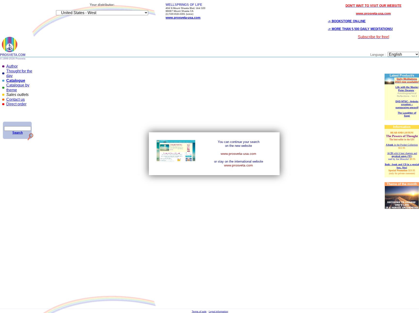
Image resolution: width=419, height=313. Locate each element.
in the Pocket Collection (402, 144)
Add (274, 104)
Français (183, 103)
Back (216, 71)
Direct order (16, 104)
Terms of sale (199, 311)
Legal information (218, 311)
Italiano (192, 103)
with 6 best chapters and (402, 154)
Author (12, 66)
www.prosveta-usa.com (238, 154)
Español (202, 103)
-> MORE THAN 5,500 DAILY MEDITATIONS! (360, 29)
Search (17, 132)
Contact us (15, 99)
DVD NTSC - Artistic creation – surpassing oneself (407, 104)
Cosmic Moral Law (207, 284)
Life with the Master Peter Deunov (407, 88)
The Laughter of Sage (407, 114)
